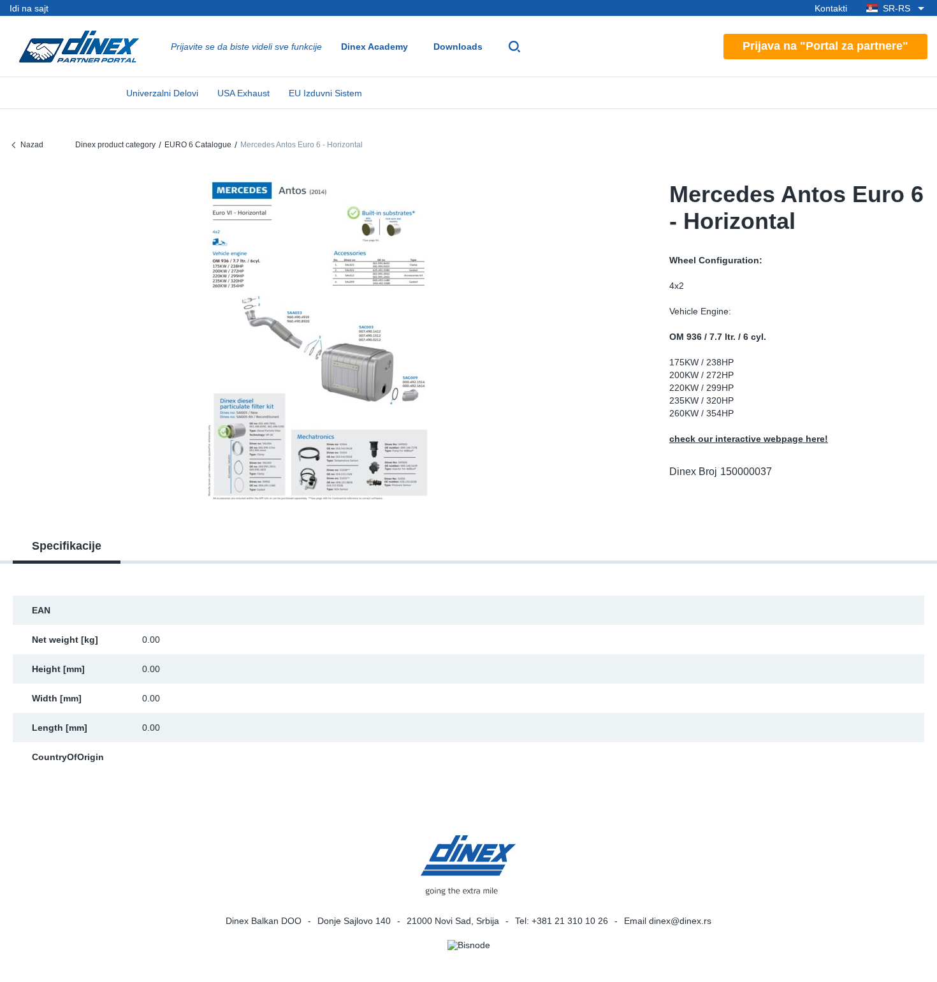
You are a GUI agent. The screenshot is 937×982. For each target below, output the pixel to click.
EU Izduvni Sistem (325, 93)
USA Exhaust (243, 93)
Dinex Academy (374, 46)
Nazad (31, 144)
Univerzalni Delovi (162, 93)
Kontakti (831, 8)
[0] (319, 340)
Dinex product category (115, 144)
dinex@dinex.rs (680, 921)
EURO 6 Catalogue (197, 144)
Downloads (458, 46)
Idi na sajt (29, 8)
